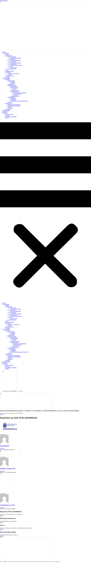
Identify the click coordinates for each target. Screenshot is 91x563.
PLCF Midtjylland (12, 59)
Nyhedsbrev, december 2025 (7, 468)
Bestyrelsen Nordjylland (16, 58)
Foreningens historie (9, 71)
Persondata (7, 77)
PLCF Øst (10, 66)
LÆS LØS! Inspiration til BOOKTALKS (19, 101)
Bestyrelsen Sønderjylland (16, 65)
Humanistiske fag (14, 86)
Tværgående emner (15, 91)
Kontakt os (5, 113)
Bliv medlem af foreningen (11, 116)
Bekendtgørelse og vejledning (14, 105)
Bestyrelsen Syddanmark (16, 62)
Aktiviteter (13, 83)
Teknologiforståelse (17, 93)
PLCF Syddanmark (12, 61)
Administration (11, 84)
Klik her (1, 414)
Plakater (9, 74)
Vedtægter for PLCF (9, 75)
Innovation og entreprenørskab (19, 92)
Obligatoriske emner (15, 96)
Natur (14, 89)
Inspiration (7, 79)
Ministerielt (10, 108)
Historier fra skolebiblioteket (14, 104)
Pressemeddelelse (4, 446)
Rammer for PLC (9, 103)
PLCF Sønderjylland (12, 64)
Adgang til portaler (9, 114)
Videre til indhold (3, 0)
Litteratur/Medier (11, 97)
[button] (45, 210)
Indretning (13, 81)
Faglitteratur (13, 99)
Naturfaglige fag (14, 87)
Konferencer (5, 111)
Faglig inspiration (6, 78)
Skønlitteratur (13, 98)
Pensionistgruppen (12, 68)
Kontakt (7, 54)
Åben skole (15, 95)
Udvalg (6, 70)
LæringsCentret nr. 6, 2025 (7, 505)
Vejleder (9, 107)
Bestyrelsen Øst (14, 67)
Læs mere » (2, 448)
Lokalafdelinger (8, 55)
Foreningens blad (6, 110)
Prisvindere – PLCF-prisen (13, 73)
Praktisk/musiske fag (15, 90)
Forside (4, 52)
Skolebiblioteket (11, 80)
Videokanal (7, 109)
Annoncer (7, 115)
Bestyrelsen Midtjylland (16, 60)
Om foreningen (6, 53)
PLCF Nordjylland (12, 56)
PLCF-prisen (8, 72)
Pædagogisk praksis (12, 85)
